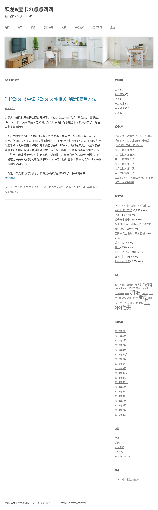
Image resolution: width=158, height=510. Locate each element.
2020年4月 (120, 331)
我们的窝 (48, 27)
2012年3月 (120, 359)
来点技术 (79, 27)
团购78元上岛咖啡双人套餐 (130, 233)
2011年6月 (120, 401)
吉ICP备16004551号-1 (43, 503)
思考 (117, 89)
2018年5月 (120, 336)
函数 (89, 187)
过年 (120, 303)
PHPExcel (79, 187)
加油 (135, 292)
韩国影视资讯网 (130, 479)
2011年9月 (120, 387)
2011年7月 (120, 396)
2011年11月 (121, 377)
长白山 (126, 303)
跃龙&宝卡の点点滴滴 (29, 9)
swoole (145, 288)
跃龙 (14, 192)
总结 (124, 297)
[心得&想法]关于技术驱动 (129, 145)
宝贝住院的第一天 (125, 173)
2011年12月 (121, 373)
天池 (151, 293)
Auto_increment (128, 284)
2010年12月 (121, 414)
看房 (143, 297)
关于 (20, 27)
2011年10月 (121, 382)
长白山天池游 (122, 252)
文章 (119, 447)
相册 (33, 27)
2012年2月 (120, 363)
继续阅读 (12, 178)
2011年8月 (120, 391)
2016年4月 (120, 340)
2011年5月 (120, 405)
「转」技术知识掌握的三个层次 (132, 140)
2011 (117, 284)
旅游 (129, 297)
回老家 (145, 293)
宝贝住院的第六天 (125, 150)
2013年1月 (120, 349)
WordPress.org (123, 456)
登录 (117, 442)
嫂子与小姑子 (122, 219)
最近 (117, 247)
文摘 (64, 27)
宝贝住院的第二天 (125, 168)
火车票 (135, 297)
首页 (7, 27)
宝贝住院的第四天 (125, 159)
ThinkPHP (119, 293)
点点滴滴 (97, 27)
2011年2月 (120, 410)
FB (139, 284)
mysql (147, 284)
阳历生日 (134, 303)
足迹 (112, 27)
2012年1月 (120, 368)
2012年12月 (121, 354)
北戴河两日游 (122, 261)
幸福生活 (120, 256)
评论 (119, 452)
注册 (117, 438)
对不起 (118, 297)
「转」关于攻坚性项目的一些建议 (133, 136)
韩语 (141, 303)
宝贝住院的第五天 (125, 154)
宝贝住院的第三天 (125, 163)
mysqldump (121, 288)
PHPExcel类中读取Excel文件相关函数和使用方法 (50, 99)
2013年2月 (120, 345)
